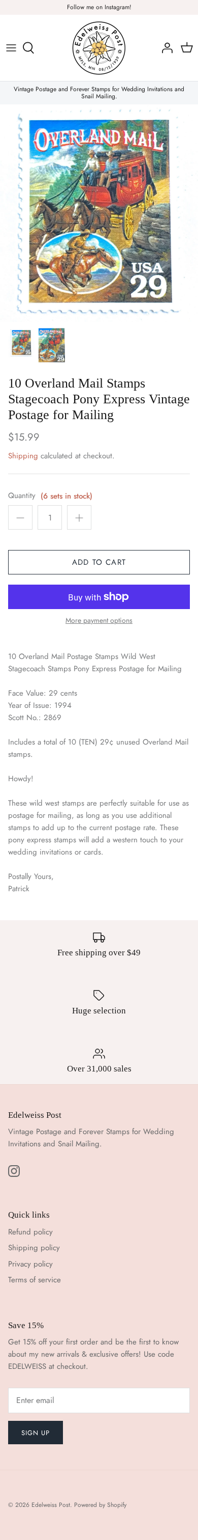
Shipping (23, 455)
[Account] (164, 48)
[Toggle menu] (11, 48)
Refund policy (30, 1232)
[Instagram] (14, 1171)
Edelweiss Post (50, 1504)
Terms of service (34, 1279)
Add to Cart (99, 562)
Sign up (35, 1433)
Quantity (22, 495)
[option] (99, 213)
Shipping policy (34, 1247)
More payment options (99, 620)
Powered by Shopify (100, 1504)
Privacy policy (30, 1264)
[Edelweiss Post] (99, 48)
